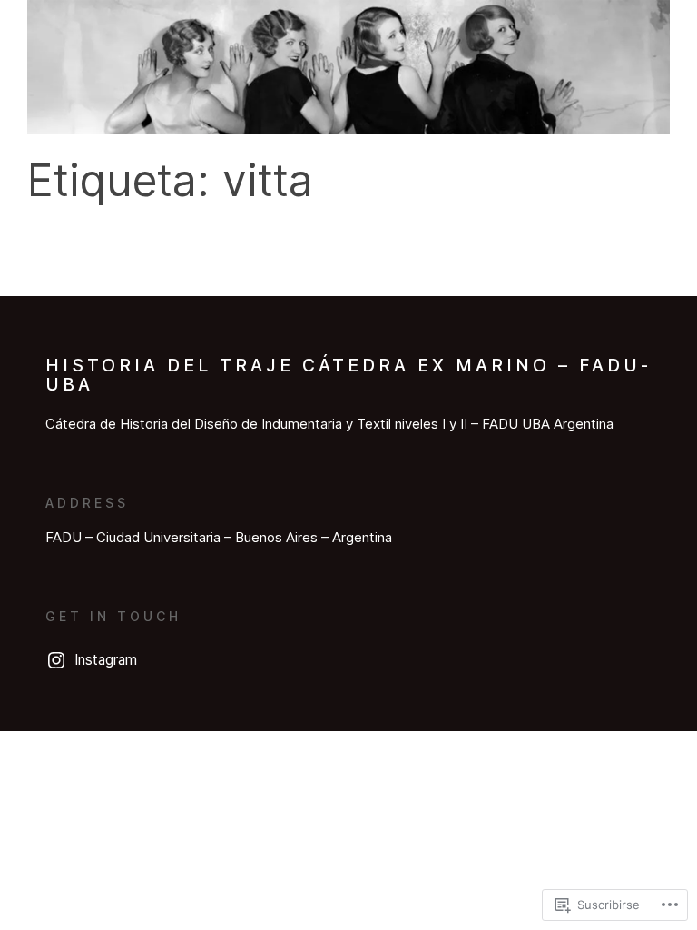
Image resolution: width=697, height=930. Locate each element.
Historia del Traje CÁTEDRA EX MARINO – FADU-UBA (348, 375)
